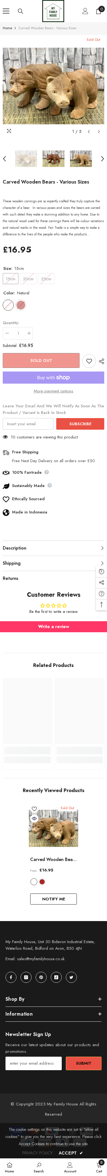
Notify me (53, 899)
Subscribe (80, 424)
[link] (27, 750)
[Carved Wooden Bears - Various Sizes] (53, 828)
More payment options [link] (53, 391)
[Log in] (85, 11)
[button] (89, 131)
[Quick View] (34, 818)
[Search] (20, 11)
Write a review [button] (53, 626)
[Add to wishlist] (89, 361)
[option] (53, 86)
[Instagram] (26, 977)
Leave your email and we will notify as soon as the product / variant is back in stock (53, 409)
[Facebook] (10, 977)
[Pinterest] (41, 977)
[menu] (6, 11)
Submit (83, 1063)
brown (42, 881)
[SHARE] (100, 361)
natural (33, 881)
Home (7, 28)
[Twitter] (71, 977)
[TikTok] (56, 977)
